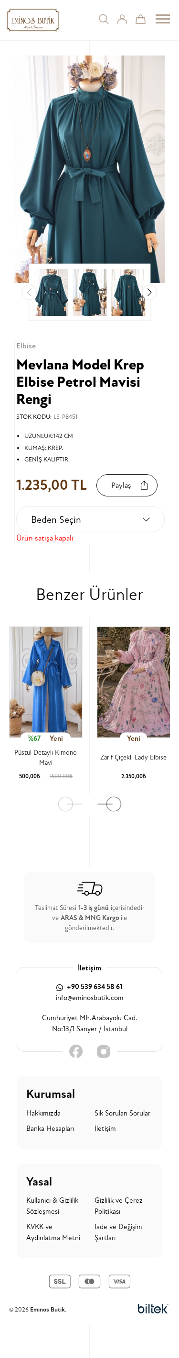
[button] (149, 292)
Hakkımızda (43, 1113)
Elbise (26, 346)
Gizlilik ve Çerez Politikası (119, 1206)
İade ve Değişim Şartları (118, 1232)
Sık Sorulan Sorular (122, 1113)
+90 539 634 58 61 (94, 986)
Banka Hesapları (50, 1128)
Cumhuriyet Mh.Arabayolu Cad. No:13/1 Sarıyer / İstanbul (89, 1023)
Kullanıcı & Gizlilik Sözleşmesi (52, 1206)
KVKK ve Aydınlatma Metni (53, 1232)
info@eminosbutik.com (90, 997)
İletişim (105, 1128)
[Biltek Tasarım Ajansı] (153, 1309)
